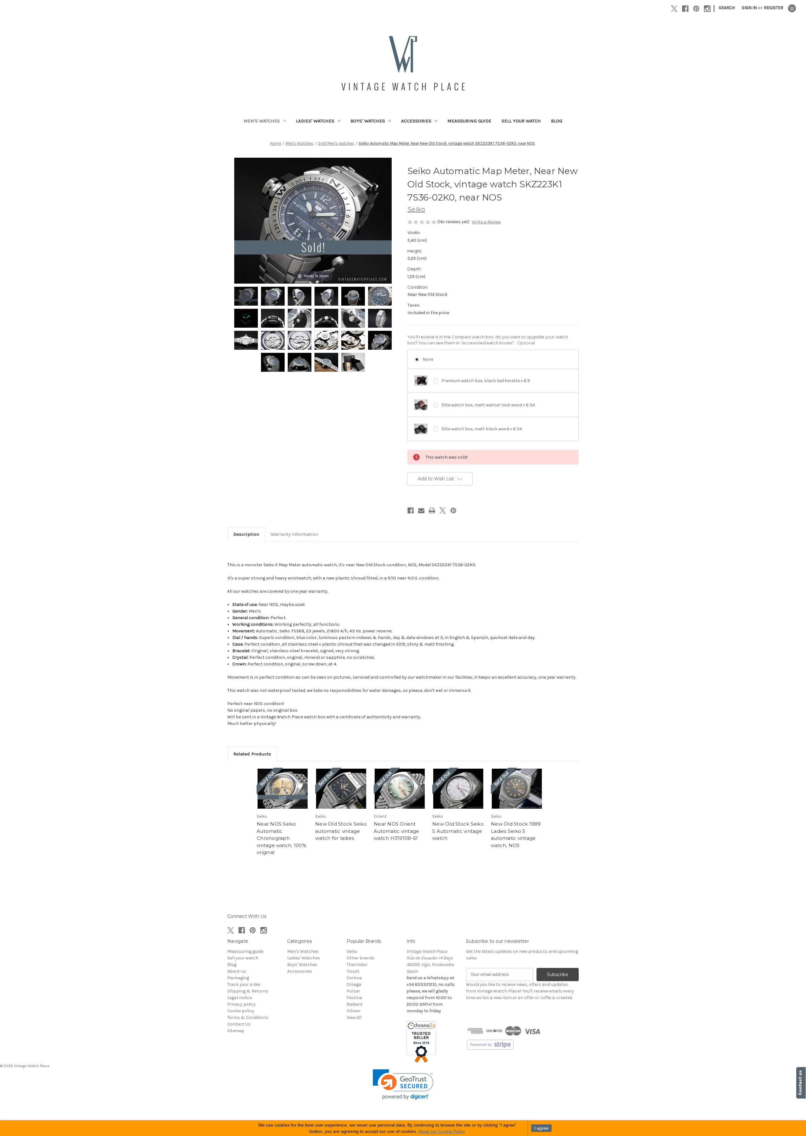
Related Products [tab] (252, 754)
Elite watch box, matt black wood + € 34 (481, 429)
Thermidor (357, 964)
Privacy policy (241, 1004)
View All (354, 1017)
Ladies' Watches (315, 121)
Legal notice (239, 997)
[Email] (421, 510)
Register (773, 7)
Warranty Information (294, 534)
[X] (674, 8)
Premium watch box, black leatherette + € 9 (485, 380)
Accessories (416, 121)
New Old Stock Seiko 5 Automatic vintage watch (458, 831)
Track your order (244, 984)
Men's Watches (262, 121)
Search (727, 7)
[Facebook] (685, 8)
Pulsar (353, 991)
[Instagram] (707, 8)
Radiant (355, 1004)
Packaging (238, 978)
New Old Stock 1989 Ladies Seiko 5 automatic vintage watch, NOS (516, 834)
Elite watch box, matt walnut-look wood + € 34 (488, 405)
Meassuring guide (469, 121)
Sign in (749, 7)
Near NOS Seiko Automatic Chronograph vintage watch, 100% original (281, 838)
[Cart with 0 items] (792, 8)
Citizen (353, 1011)
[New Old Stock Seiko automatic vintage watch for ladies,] (341, 789)
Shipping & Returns (247, 991)
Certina (354, 978)
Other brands (361, 958)
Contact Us (239, 1024)
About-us (236, 971)
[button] (403, 1084)
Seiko (352, 951)
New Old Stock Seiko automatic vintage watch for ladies (341, 831)
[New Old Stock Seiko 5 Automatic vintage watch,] (458, 789)
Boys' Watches (367, 121)
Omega (354, 984)
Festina (354, 997)
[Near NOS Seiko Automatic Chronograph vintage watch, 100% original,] (283, 789)
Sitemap (235, 1030)
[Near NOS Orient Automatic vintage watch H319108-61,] (400, 789)
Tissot (353, 971)
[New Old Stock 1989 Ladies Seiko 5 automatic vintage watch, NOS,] (517, 789)
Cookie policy (240, 1011)
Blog (556, 121)
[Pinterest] (696, 8)
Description (246, 534)
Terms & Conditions (247, 1017)
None (428, 359)
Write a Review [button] (486, 222)
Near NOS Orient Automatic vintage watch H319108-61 (396, 831)
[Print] (432, 510)
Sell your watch (521, 121)
